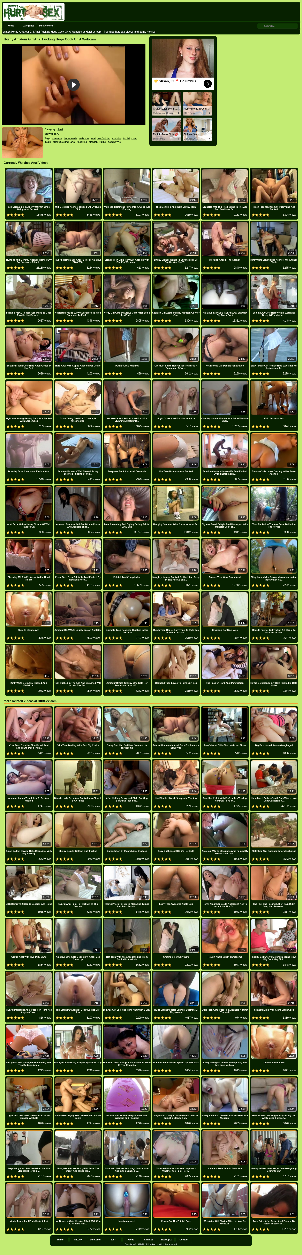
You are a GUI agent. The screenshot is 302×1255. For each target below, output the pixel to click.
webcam (84, 138)
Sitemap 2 (166, 1239)
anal (93, 138)
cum (134, 138)
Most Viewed (46, 25)
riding (102, 142)
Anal (60, 129)
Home (11, 25)
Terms (60, 1239)
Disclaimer (95, 1239)
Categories (28, 25)
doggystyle (114, 142)
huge (48, 142)
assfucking (103, 138)
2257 (113, 1239)
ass (72, 142)
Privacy (78, 1239)
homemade (70, 138)
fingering (82, 142)
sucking (116, 138)
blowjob (93, 142)
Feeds (131, 1239)
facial (126, 138)
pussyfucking (61, 142)
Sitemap (148, 1239)
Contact (184, 1239)
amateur (57, 138)
